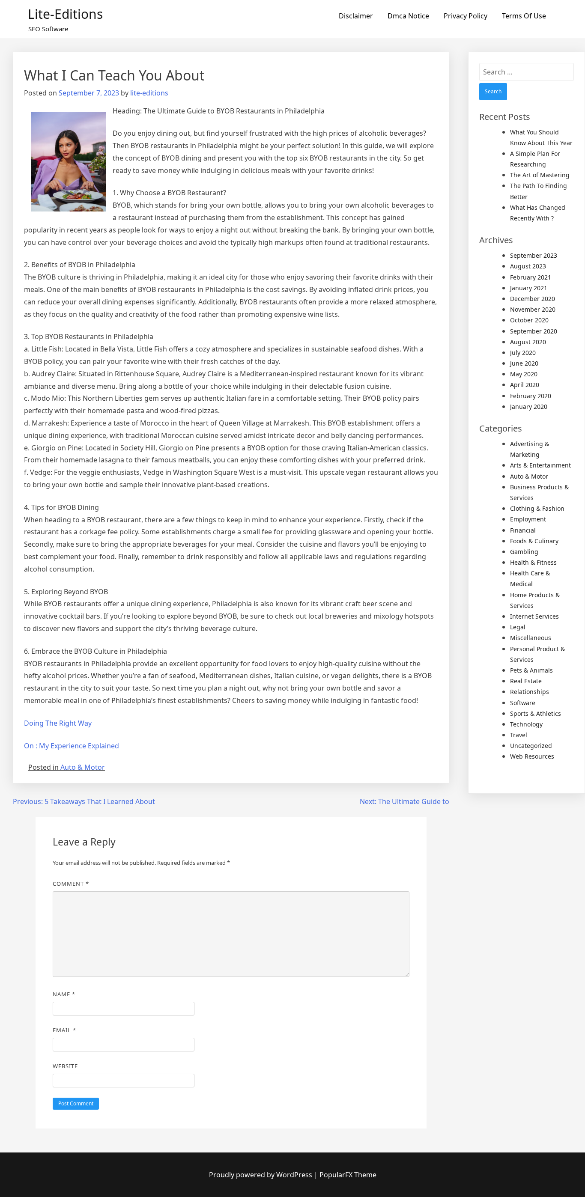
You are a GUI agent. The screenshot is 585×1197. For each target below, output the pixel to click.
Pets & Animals (531, 670)
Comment (71, 883)
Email (64, 1030)
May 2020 (523, 374)
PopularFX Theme (347, 1174)
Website (65, 1066)
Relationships (529, 692)
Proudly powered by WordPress (261, 1174)
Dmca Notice (408, 16)
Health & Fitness (533, 562)
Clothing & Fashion (537, 508)
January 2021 (528, 288)
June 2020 (524, 363)
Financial (523, 530)
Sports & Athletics (535, 713)
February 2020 (530, 396)
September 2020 (533, 331)
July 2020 (523, 352)
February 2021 (530, 277)
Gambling (524, 552)
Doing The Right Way (58, 723)
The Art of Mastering (540, 175)
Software (522, 703)
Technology (526, 724)
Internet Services (534, 616)
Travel (518, 735)
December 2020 (532, 299)
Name (64, 994)
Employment (528, 519)
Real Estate (526, 681)
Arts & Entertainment (540, 465)
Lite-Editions (65, 14)
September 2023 (533, 255)
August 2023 (528, 266)
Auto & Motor (82, 767)
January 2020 (528, 406)
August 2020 (528, 342)
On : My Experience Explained (71, 745)
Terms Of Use (524, 16)
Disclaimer (356, 16)
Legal (517, 627)
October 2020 (529, 320)
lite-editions (149, 93)
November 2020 (532, 309)
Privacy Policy (465, 16)
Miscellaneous (530, 638)
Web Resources (532, 756)
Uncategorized (531, 745)
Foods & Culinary (534, 541)
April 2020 (524, 385)
